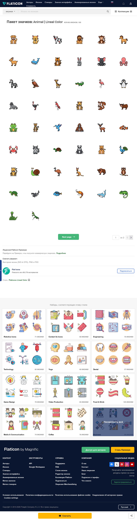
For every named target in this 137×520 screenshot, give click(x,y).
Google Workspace (37, 467)
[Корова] (57, 39)
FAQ (57, 467)
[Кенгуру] (79, 171)
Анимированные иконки (85, 2)
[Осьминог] (123, 61)
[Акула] (101, 193)
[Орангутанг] (79, 127)
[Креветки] (79, 193)
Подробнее (61, 253)
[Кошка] (35, 39)
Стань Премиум (122, 449)
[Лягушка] (13, 127)
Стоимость (31, 6)
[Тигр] (57, 61)
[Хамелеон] (123, 193)
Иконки (39, 2)
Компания (87, 458)
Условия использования (13, 495)
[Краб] (13, 149)
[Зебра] (13, 83)
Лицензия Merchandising (66, 484)
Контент (7, 458)
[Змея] (13, 215)
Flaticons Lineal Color (18, 280)
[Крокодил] (79, 83)
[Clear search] (102, 11)
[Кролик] (79, 61)
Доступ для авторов (96, 449)
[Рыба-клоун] (123, 127)
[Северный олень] (101, 127)
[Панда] (79, 149)
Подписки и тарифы (90, 477)
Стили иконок (61, 470)
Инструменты (36, 458)
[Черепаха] (57, 149)
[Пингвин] (123, 83)
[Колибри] (57, 127)
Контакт (85, 467)
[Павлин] (123, 149)
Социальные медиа (124, 458)
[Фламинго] (101, 83)
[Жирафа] (57, 83)
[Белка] (101, 105)
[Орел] (35, 83)
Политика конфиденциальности (39, 495)
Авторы (29, 2)
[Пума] (101, 149)
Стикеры (48, 2)
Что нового (86, 480)
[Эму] (57, 171)
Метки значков (9, 480)
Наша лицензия (88, 470)
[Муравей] (57, 105)
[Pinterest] (122, 464)
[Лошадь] (123, 39)
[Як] (123, 105)
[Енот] (35, 149)
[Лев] (79, 39)
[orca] (35, 193)
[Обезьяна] (101, 39)
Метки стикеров (9, 484)
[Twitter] (117, 464)
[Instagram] (127, 464)
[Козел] (13, 61)
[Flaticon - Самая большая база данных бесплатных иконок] (12, 3)
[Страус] (35, 105)
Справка (59, 458)
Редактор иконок (62, 474)
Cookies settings (11, 498)
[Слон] (101, 61)
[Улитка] (35, 171)
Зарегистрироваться (123, 482)
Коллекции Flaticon (63, 477)
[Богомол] (35, 215)
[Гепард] (35, 127)
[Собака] (13, 39)
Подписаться (61, 480)
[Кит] (35, 61)
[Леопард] (79, 105)
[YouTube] (132, 464)
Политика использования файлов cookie (72, 495)
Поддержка (60, 463)
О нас (84, 463)
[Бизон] (101, 171)
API (30, 463)
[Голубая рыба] (57, 193)
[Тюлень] (13, 105)
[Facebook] (111, 464)
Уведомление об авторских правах (107, 495)
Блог (84, 474)
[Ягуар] (13, 171)
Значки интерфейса (63, 2)
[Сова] (123, 171)
